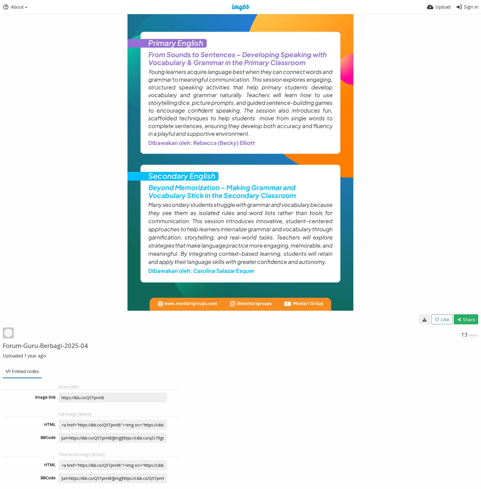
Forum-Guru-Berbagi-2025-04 (45, 345)
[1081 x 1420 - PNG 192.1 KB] (424, 319)
